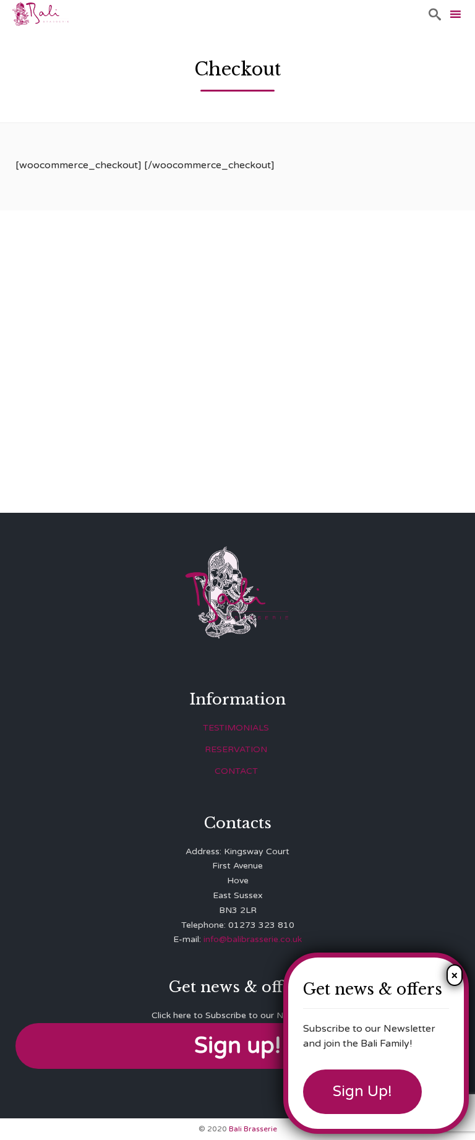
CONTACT (236, 771)
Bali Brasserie (253, 1129)
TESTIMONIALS (236, 727)
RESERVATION (236, 749)
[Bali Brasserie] (40, 14)
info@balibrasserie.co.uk (252, 939)
